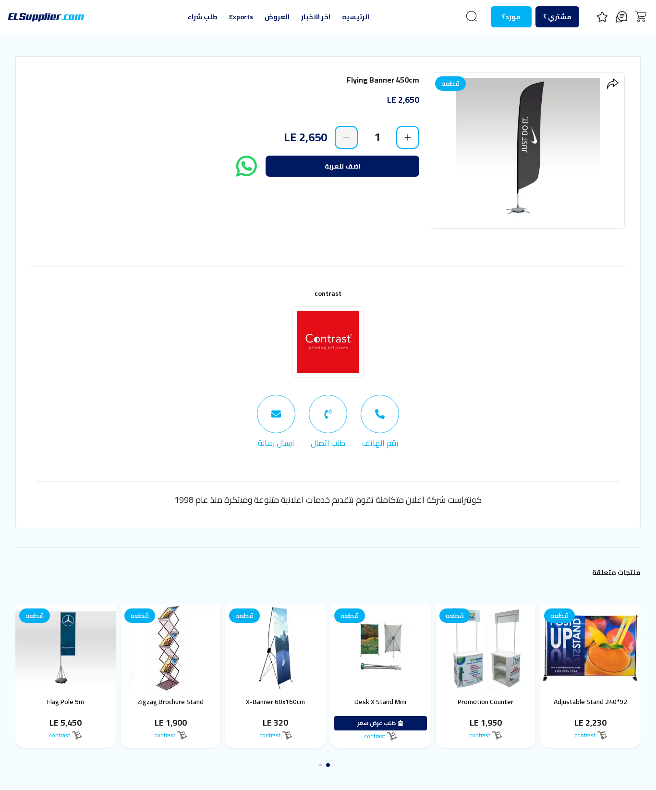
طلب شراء (202, 17)
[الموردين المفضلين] (602, 16)
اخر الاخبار (315, 17)
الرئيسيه (355, 17)
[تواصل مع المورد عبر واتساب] (246, 166)
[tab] (380, 422)
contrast (328, 293)
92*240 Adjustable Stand (602, 701)
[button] (335, 765)
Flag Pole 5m (77, 701)
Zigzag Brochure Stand (182, 701)
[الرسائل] (621, 16)
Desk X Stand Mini (392, 701)
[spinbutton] (377, 136)
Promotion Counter (497, 701)
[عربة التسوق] (640, 16)
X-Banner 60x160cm (286, 701)
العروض (277, 17)
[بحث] (471, 16)
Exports (241, 17)
